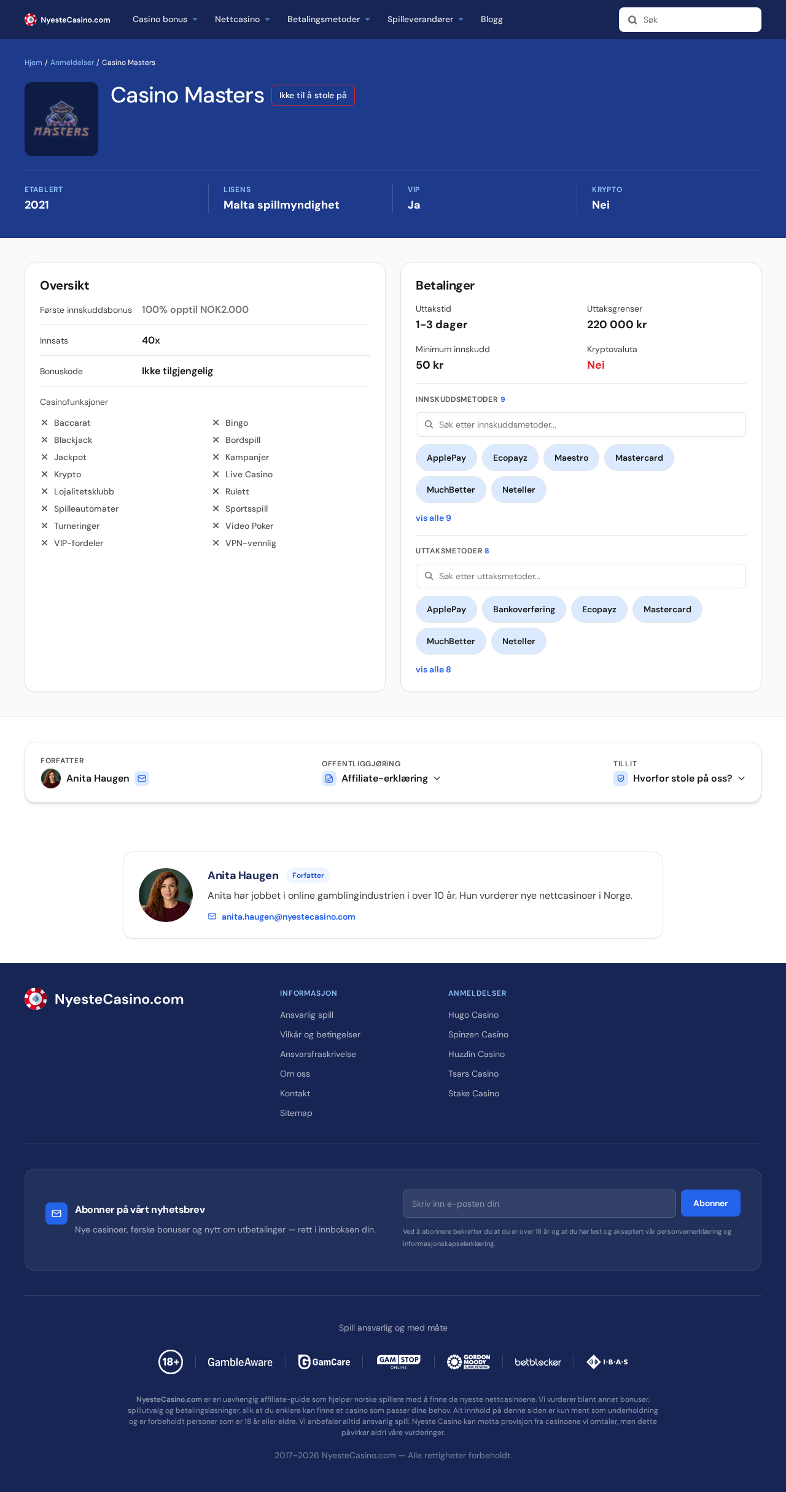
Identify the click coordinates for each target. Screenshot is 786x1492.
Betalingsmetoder (323, 20)
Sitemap (296, 1112)
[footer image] (241, 1362)
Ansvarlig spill (306, 1014)
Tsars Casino (473, 1073)
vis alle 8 (433, 669)
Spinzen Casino (478, 1034)
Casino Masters (187, 94)
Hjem (33, 62)
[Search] (632, 19)
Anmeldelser (72, 62)
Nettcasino (237, 20)
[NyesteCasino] (140, 999)
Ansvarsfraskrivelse (318, 1053)
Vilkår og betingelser (320, 1034)
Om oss (295, 1073)
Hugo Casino (473, 1014)
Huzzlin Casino (476, 1053)
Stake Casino (473, 1093)
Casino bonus (160, 20)
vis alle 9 (433, 517)
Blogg (492, 20)
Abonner (710, 1203)
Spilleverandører (420, 20)
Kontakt (295, 1093)
